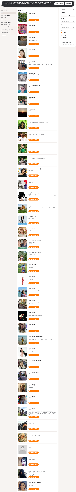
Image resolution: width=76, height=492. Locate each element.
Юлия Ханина (31, 13)
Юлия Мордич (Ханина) (34, 85)
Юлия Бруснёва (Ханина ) (34, 240)
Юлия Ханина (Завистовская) (35, 336)
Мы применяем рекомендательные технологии (8, 34)
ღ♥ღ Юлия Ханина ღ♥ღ (34, 193)
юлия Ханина (31, 145)
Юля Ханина (31, 109)
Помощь (11, 29)
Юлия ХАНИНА (32, 264)
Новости (3, 30)
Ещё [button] (7, 30)
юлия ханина (31, 73)
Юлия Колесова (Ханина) (34, 470)
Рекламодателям (5, 29)
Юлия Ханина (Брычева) (34, 169)
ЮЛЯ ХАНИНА (32, 458)
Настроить (68, 3)
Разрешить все (59, 3)
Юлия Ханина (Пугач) (33, 372)
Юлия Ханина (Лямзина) (34, 360)
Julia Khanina (31, 97)
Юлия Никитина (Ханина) (34, 482)
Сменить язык (4, 26)
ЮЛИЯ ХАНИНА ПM (33, 216)
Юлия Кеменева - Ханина (34, 252)
